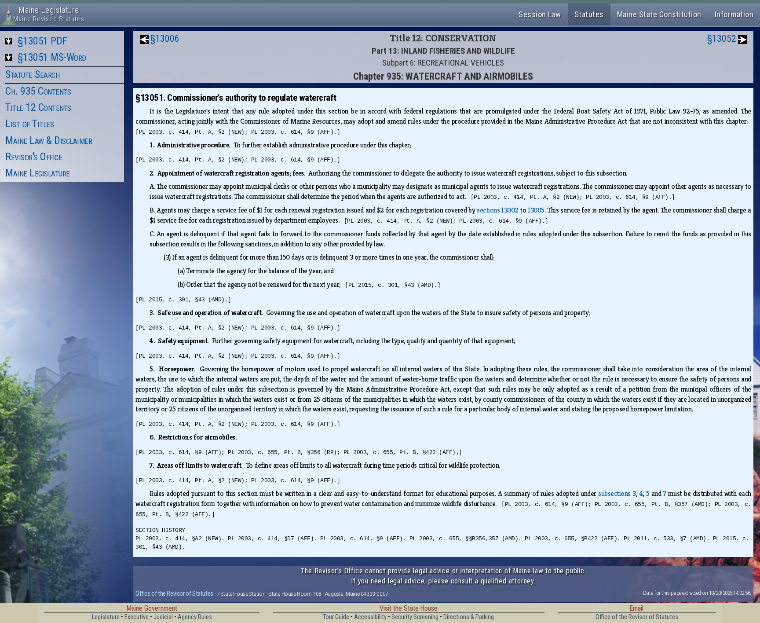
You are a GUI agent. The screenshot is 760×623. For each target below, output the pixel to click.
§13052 (721, 38)
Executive (136, 617)
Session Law (540, 14)
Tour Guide (336, 617)
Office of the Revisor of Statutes (174, 593)
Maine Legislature (37, 173)
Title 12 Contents (38, 107)
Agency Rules (195, 617)
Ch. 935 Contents (38, 91)
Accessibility (370, 617)
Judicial (163, 617)
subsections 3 (617, 493)
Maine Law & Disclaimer (48, 140)
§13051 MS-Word (52, 57)
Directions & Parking (468, 617)
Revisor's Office (33, 156)
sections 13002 (497, 210)
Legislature (106, 617)
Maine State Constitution (659, 14)
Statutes (589, 14)
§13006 (164, 38)
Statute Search (32, 74)
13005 (536, 210)
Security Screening (414, 617)
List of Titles (29, 123)
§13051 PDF (42, 41)
